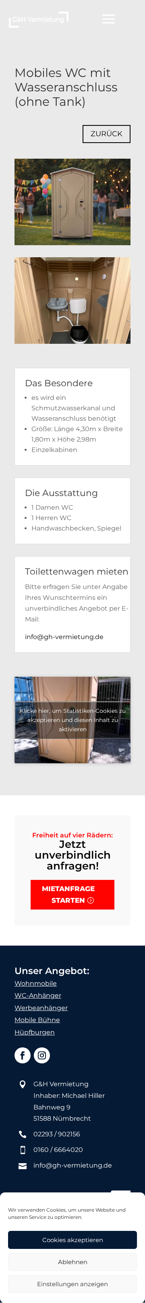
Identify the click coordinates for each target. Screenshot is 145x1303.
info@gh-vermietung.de (64, 637)
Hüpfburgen (34, 1032)
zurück (106, 133)
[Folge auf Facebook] (22, 1055)
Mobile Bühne (37, 1020)
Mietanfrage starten (68, 894)
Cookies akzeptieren (72, 1240)
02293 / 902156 (56, 1134)
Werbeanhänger (41, 1008)
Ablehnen (72, 1262)
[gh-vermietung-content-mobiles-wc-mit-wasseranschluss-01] (72, 343)
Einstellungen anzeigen (72, 1284)
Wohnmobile (35, 983)
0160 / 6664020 (58, 1150)
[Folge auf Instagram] (42, 1055)
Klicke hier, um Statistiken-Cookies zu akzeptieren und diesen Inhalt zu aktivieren (73, 719)
